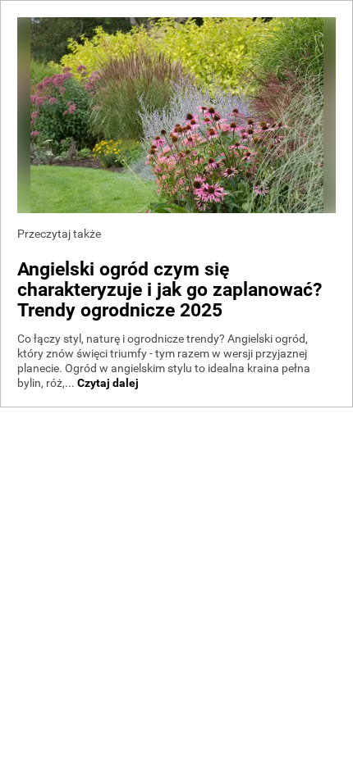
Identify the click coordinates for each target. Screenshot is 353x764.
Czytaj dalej (108, 382)
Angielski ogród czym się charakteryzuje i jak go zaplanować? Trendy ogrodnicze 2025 (169, 289)
